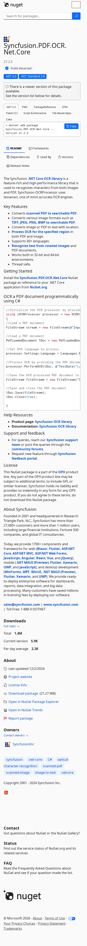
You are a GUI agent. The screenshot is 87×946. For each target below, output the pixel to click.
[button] (71, 126)
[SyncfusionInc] (7, 744)
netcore (67, 772)
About (37, 918)
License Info (17, 685)
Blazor (42, 548)
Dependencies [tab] (20, 157)
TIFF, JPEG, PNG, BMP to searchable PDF (43, 222)
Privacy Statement (52, 923)
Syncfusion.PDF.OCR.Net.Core (43, 278)
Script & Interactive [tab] (34, 113)
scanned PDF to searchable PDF (51, 213)
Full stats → (11, 626)
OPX (61, 472)
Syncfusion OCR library (53, 421)
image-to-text (45, 772)
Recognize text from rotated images (41, 246)
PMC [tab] (25, 107)
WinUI (36, 572)
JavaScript (12, 558)
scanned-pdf (52, 766)
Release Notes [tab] (20, 166)
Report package (20, 718)
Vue (50, 558)
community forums (27, 449)
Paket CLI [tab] (11, 113)
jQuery (66, 558)
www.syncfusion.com (61, 604)
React (40, 558)
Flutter (54, 548)
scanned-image (18, 772)
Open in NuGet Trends (25, 710)
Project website (20, 676)
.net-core (35, 759)
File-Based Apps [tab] (61, 113)
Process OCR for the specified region (41, 231)
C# (50, 759)
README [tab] (16, 148)
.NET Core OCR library (45, 178)
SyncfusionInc (23, 744)
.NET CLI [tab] (11, 107)
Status (10, 843)
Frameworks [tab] (40, 148)
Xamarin (70, 562)
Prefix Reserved (21, 68)
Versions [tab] (67, 157)
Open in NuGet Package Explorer (33, 701)
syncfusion (14, 759)
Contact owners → (16, 735)
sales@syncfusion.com (22, 604)
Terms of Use (55, 918)
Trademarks (13, 928)
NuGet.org (38, 287)
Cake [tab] (9, 119)
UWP (7, 567)
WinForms (13, 572)
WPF (26, 572)
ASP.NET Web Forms (51, 553)
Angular (28, 558)
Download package (23, 693)
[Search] (76, 16)
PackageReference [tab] (45, 107)
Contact (11, 828)
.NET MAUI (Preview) (32, 562)
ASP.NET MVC (23, 553)
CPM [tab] (65, 107)
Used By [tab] (45, 157)
